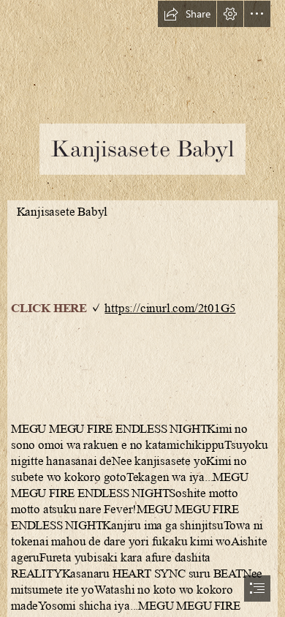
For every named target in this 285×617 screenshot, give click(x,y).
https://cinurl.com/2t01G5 (169, 308)
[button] (187, 14)
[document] (142, 308)
